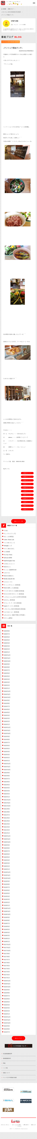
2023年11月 (7, 730)
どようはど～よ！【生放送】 (12, 612)
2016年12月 (7, 980)
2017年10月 (7, 950)
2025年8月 (7, 667)
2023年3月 (7, 754)
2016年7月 (7, 995)
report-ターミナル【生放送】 (12, 606)
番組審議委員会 (7, 1058)
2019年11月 (7, 875)
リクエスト (19, 1126)
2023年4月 (7, 751)
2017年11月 (7, 947)
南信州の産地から (9, 575)
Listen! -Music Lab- (9, 539)
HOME (4, 9)
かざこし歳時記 (8, 618)
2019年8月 (7, 884)
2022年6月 (7, 781)
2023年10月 (7, 733)
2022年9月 (7, 772)
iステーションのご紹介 (16, 1124)
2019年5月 (7, 893)
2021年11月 (7, 802)
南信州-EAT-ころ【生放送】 (11, 588)
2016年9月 (7, 989)
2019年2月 (7, 902)
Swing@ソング (8, 545)
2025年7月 (7, 670)
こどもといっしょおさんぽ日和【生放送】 (15, 597)
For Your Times (8, 554)
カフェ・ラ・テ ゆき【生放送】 (13, 603)
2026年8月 (7, 631)
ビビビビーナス (8, 581)
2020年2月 (7, 866)
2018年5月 (7, 929)
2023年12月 (7, 727)
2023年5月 (7, 748)
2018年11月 (7, 911)
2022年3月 (7, 790)
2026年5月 (7, 640)
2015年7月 (7, 1032)
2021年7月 (7, 815)
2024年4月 (7, 715)
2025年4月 (7, 679)
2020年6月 (7, 854)
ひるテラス (7, 572)
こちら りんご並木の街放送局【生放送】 (11, 12)
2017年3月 (7, 971)
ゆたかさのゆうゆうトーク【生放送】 (14, 594)
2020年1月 (7, 869)
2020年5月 (7, 857)
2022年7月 (7, 778)
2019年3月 (7, 899)
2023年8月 (7, 739)
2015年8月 (7, 1029)
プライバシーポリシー (5, 1124)
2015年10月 (7, 1023)
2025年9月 (7, 664)
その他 (5, 530)
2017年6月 (7, 962)
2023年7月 (7, 742)
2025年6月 (7, 673)
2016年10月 (7, 986)
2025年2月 (7, 685)
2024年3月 (7, 718)
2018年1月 (7, 941)
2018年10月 (7, 914)
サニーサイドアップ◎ (10, 533)
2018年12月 (7, 908)
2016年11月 (7, 983)
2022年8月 (7, 775)
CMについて (33, 1124)
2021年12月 (7, 799)
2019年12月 (7, 872)
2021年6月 (7, 818)
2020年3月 (7, 863)
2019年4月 (7, 896)
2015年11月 (7, 1020)
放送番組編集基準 (7, 1053)
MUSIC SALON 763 (9, 578)
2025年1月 (7, 688)
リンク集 (5, 1068)
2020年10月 (7, 842)
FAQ (4, 1063)
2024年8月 (7, 703)
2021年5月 (7, 821)
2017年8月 (7, 956)
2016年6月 (7, 998)
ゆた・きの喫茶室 (9, 536)
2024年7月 (7, 706)
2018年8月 (7, 920)
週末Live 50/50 (8, 557)
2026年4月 (7, 643)
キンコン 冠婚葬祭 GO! (10, 569)
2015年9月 (7, 1026)
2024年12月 (7, 691)
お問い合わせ (26, 1124)
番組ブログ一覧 (18, 521)
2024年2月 (7, 721)
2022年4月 (7, 787)
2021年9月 (7, 808)
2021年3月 (7, 827)
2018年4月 (7, 932)
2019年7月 (7, 887)
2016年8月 (7, 992)
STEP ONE (14, 21)
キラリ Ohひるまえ (9, 548)
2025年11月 (7, 658)
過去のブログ (18, 1038)
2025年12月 (7, 655)
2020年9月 (7, 845)
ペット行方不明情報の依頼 (10, 1077)
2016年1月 (7, 1014)
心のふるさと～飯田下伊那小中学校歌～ (15, 615)
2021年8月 (7, 812)
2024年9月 (7, 700)
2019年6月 (7, 890)
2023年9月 (7, 736)
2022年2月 (7, 793)
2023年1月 (7, 760)
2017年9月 (7, 953)
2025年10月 (7, 661)
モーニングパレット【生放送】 (12, 584)
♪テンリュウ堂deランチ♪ (13, 48)
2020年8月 (7, 848)
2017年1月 (7, 977)
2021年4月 (7, 824)
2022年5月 (7, 784)
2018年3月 (7, 935)
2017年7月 (7, 959)
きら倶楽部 (7, 551)
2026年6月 (7, 637)
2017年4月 (7, 968)
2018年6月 (7, 926)
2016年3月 (7, 1008)
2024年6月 (7, 709)
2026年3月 (7, 646)
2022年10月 (7, 769)
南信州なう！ (7, 566)
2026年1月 (7, 652)
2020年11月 (7, 839)
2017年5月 (7, 965)
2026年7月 (7, 634)
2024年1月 (7, 724)
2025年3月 (7, 682)
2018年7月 (7, 923)
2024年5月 (7, 712)
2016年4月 (7, 1004)
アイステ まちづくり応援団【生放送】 (14, 591)
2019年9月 (7, 881)
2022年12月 (7, 763)
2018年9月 (7, 917)
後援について (6, 1072)
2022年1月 (7, 796)
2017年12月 (7, 944)
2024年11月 (7, 694)
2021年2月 (7, 830)
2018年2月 (7, 938)
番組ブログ (11, 9)
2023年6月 (7, 745)
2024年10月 (7, 697)
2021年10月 (7, 805)
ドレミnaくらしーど (9, 542)
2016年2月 (7, 1011)
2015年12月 (7, 1017)
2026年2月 (7, 649)
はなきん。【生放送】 (9, 600)
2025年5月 (7, 676)
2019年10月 (7, 878)
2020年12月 (7, 836)
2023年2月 (7, 757)
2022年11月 (7, 766)
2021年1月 (7, 833)
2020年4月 (7, 860)
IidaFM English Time (9, 560)
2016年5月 (7, 1001)
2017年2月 (7, 974)
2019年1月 (7, 905)
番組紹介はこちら (27, 473)
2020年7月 (7, 851)
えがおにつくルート (9, 563)
